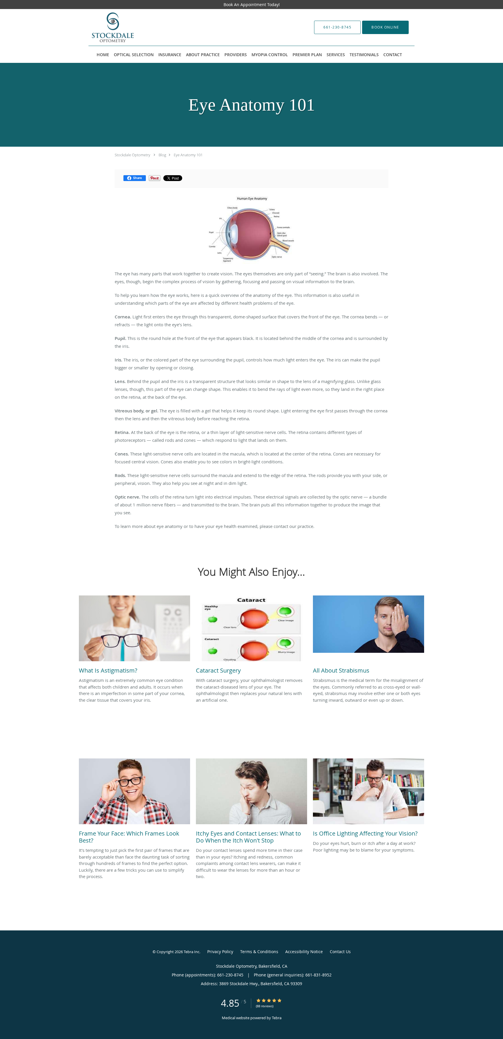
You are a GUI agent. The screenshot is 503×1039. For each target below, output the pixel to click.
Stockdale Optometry (132, 154)
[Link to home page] (129, 27)
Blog (162, 154)
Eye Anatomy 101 (188, 154)
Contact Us (340, 951)
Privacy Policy (220, 951)
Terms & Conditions (259, 951)
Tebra (276, 1017)
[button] (385, 27)
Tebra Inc (191, 951)
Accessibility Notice (304, 951)
